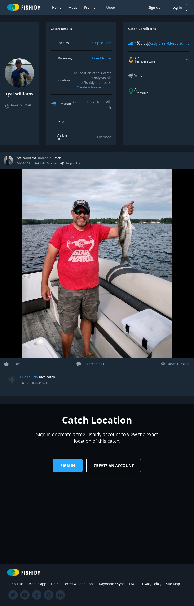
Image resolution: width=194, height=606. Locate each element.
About (110, 7)
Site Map (173, 583)
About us (16, 583)
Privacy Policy (150, 583)
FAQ (132, 583)
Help (54, 583)
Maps (72, 7)
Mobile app (37, 583)
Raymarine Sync (111, 583)
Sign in (68, 465)
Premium (91, 7)
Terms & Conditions (78, 583)
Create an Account (114, 465)
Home (56, 7)
